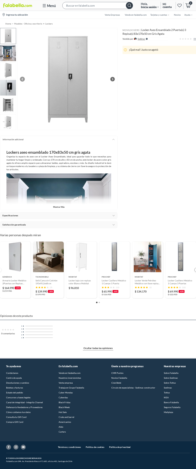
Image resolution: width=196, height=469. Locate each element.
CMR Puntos (117, 373)
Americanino (65, 422)
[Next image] (112, 79)
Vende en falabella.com (70, 373)
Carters (62, 431)
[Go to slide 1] (97, 302)
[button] (97, 5)
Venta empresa (66, 382)
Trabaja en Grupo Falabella (71, 387)
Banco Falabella (171, 402)
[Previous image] (22, 79)
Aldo (61, 427)
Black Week (64, 407)
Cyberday (63, 397)
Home (8, 23)
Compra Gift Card (14, 422)
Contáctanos (12, 373)
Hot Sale (63, 412)
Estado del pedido (14, 392)
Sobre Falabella (171, 373)
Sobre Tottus (170, 382)
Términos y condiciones (69, 447)
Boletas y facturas (14, 387)
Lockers (49, 23)
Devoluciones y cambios (17, 382)
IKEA (166, 397)
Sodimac (168, 387)
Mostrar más (59, 207)
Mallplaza (168, 412)
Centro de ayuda (14, 378)
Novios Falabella (119, 378)
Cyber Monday (66, 392)
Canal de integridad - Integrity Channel (24, 402)
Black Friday (64, 402)
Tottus (167, 392)
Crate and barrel (66, 417)
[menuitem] (158, 14)
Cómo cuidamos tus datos (18, 412)
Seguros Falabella (172, 407)
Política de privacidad (119, 447)
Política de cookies (95, 447)
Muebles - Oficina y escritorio (28, 23)
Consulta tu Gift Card (16, 417)
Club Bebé (116, 382)
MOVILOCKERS (131, 30)
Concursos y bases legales (18, 397)
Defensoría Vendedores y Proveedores (24, 407)
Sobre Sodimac (171, 378)
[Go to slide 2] (99, 302)
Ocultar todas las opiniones (98, 348)
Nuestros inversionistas (70, 378)
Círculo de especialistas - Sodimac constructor (133, 387)
